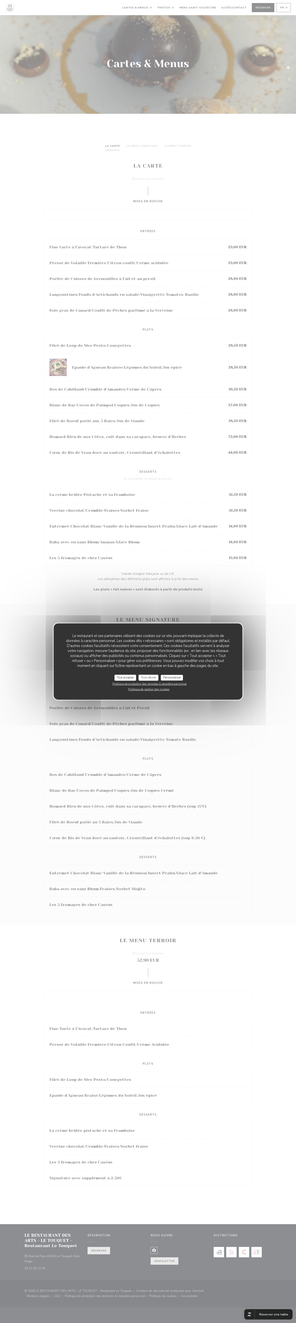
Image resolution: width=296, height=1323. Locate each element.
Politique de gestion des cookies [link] (148, 689)
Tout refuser (148, 677)
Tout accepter (125, 677)
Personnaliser (172, 677)
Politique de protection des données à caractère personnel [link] (149, 684)
